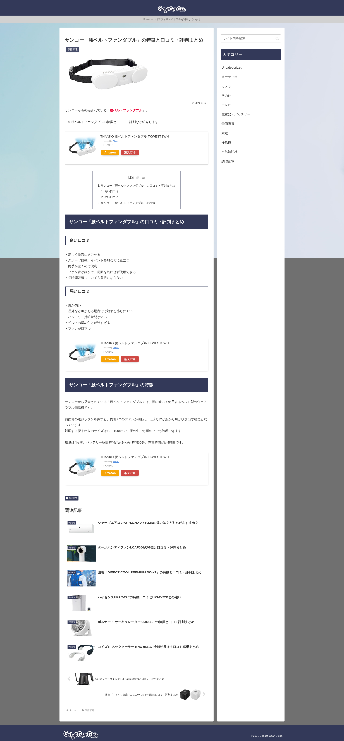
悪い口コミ (111, 197)
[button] (277, 38)
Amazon (110, 152)
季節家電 (73, 498)
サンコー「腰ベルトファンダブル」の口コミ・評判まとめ (138, 185)
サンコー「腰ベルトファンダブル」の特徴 (128, 203)
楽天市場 (129, 152)
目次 (131, 177)
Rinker (116, 141)
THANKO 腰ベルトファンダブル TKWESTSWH (134, 136)
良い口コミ (111, 191)
